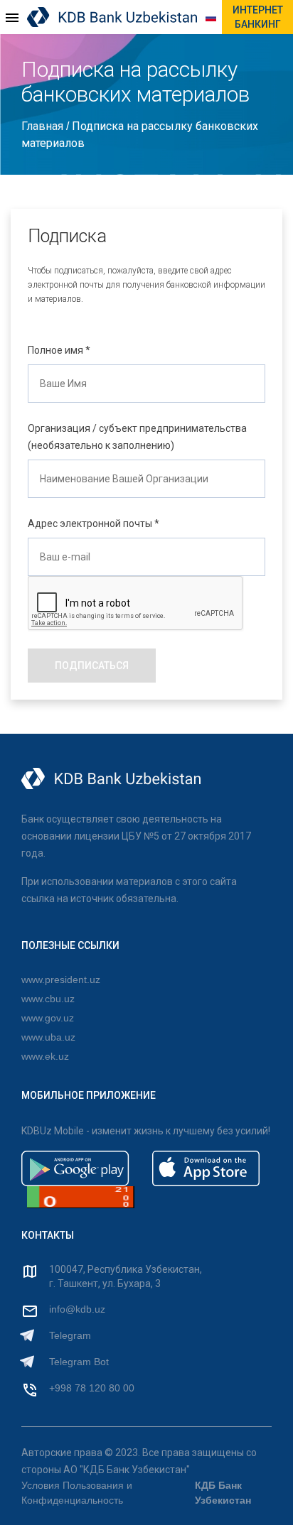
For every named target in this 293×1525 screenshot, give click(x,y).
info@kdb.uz (77, 1309)
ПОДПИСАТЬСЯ (92, 665)
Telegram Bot (79, 1361)
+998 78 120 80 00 (91, 1388)
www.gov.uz (47, 1018)
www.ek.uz (45, 1056)
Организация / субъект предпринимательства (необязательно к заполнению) (137, 437)
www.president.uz (60, 979)
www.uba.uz (48, 1037)
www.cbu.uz (48, 998)
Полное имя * (59, 350)
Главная (43, 126)
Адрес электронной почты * (93, 523)
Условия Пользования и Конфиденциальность (76, 1493)
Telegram (70, 1335)
